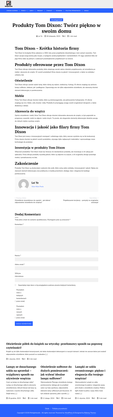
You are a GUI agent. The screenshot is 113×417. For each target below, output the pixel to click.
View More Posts (38, 186)
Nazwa (18, 255)
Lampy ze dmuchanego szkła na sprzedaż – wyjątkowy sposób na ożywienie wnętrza (21, 372)
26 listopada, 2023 (53, 36)
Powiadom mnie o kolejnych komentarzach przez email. (21, 295)
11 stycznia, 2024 (83, 398)
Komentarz (19, 224)
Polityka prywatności (59, 408)
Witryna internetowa (19, 274)
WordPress (69, 413)
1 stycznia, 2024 (14, 359)
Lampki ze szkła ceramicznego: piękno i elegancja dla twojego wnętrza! (90, 372)
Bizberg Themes (90, 413)
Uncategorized (56, 20)
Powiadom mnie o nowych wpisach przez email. (20, 312)
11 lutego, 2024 (48, 398)
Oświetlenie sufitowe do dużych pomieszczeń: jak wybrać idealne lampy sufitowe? (56, 372)
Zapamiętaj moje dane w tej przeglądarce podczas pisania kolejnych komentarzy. (47, 285)
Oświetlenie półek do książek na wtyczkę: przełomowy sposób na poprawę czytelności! (54, 345)
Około (47, 408)
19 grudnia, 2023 (14, 398)
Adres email (20, 264)
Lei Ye (40, 36)
